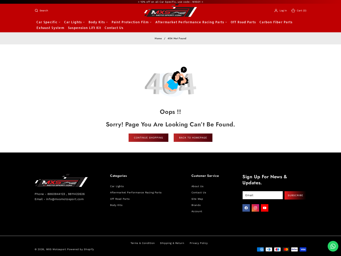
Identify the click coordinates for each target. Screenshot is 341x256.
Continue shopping (148, 137)
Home (158, 38)
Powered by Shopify (80, 249)
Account (196, 211)
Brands (196, 205)
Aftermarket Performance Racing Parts (136, 192)
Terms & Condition (143, 243)
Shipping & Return (172, 243)
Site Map (197, 198)
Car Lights (117, 186)
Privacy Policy (199, 243)
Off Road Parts (119, 198)
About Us (197, 186)
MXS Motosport (56, 249)
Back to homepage (193, 137)
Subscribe (295, 195)
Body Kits (116, 205)
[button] (41, 10)
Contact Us (198, 192)
